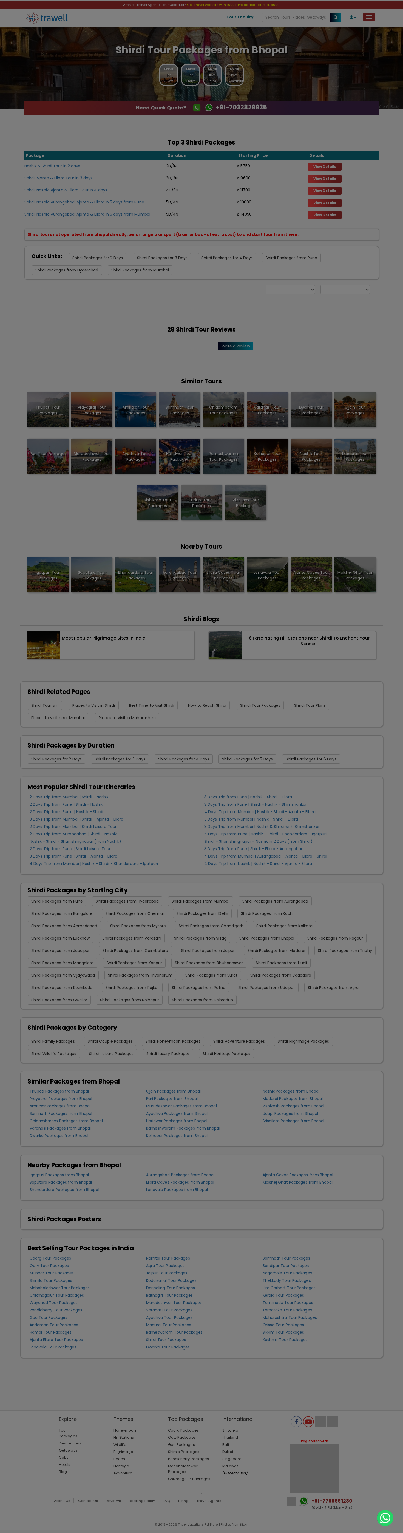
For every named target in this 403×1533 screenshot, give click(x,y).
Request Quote (201, 107)
